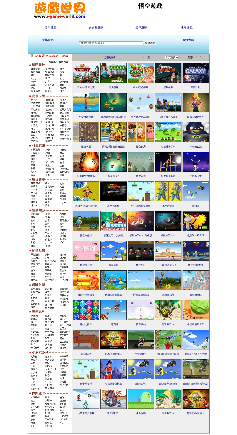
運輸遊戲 (187, 27)
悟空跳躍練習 (86, 117)
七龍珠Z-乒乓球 (195, 235)
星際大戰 (196, 87)
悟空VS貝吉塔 (195, 265)
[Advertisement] (141, 425)
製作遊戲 (48, 39)
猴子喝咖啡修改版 (141, 205)
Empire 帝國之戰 (86, 87)
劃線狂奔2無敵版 (168, 383)
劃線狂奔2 (140, 383)
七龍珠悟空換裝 (113, 383)
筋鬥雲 (195, 205)
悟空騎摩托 (141, 354)
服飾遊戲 (188, 39)
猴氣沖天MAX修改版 (141, 235)
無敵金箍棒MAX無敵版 (113, 117)
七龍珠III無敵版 (141, 294)
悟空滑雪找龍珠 (86, 413)
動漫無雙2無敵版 (86, 176)
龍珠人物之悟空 (195, 117)
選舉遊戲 (50, 27)
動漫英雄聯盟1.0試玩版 (195, 383)
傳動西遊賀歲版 (113, 294)
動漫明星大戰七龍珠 (168, 354)
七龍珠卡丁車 (168, 146)
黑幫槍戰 (168, 87)
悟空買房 (141, 146)
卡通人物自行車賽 (168, 117)
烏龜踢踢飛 (168, 294)
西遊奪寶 (113, 265)
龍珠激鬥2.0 (168, 413)
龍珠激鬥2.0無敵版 (113, 235)
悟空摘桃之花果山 (141, 117)
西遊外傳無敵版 (86, 294)
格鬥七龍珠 (113, 205)
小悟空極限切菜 (195, 324)
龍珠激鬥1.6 (168, 324)
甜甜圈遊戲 (96, 27)
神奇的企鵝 (196, 146)
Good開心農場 (140, 87)
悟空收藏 (109, 57)
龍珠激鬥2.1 (113, 413)
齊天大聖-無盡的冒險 (113, 146)
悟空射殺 (141, 265)
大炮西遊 (113, 324)
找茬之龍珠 (168, 205)
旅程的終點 (196, 294)
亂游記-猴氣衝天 (113, 354)
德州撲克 (113, 87)
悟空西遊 (141, 176)
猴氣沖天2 (113, 176)
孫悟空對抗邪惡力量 (86, 205)
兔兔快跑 (141, 413)
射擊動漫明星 (168, 176)
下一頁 (145, 57)
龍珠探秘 (86, 354)
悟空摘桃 (141, 324)
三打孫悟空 (196, 176)
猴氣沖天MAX (168, 235)
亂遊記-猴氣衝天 (195, 413)
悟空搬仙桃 (86, 265)
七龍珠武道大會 (168, 265)
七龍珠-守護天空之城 (195, 354)
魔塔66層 (86, 146)
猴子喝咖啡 (86, 383)
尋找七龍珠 (86, 324)
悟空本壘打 (86, 235)
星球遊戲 (141, 27)
